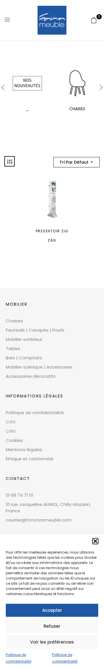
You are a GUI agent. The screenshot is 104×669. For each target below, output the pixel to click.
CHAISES (77, 109)
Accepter (52, 610)
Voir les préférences (52, 642)
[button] (95, 541)
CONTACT (18, 478)
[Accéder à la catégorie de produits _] (27, 83)
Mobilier (16, 304)
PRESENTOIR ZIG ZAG (52, 236)
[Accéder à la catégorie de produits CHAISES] (77, 83)
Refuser (52, 626)
